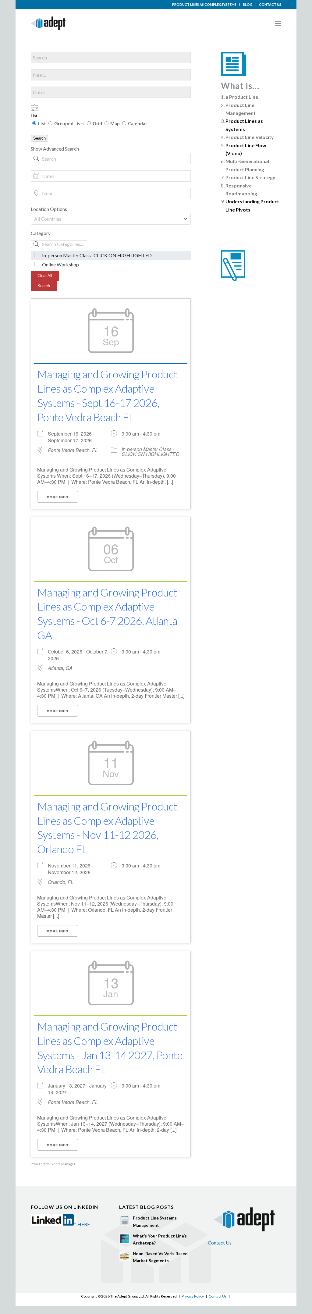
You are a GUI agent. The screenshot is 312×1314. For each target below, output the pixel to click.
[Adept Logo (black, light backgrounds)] (48, 23)
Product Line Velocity (249, 137)
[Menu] (278, 23)
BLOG (248, 4)
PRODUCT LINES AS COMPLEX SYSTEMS (204, 4)
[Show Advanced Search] (34, 108)
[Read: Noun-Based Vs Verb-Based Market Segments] (124, 1256)
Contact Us (220, 1242)
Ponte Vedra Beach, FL (73, 450)
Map (115, 123)
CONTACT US (270, 4)
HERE (83, 1224)
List (34, 116)
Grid (97, 123)
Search (39, 138)
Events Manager (63, 1164)
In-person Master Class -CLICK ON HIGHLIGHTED (150, 452)
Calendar (137, 123)
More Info (58, 497)
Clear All (44, 275)
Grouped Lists (69, 123)
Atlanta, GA (60, 668)
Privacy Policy (193, 1296)
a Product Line (241, 97)
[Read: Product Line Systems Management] (124, 1220)
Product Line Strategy (250, 177)
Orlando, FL (60, 882)
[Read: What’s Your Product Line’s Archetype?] (124, 1238)
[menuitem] (204, 4)
